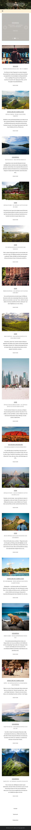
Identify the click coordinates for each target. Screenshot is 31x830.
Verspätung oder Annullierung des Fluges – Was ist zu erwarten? (15, 69)
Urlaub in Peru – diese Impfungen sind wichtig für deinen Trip (15, 781)
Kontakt (15, 808)
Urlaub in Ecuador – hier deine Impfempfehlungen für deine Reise (15, 636)
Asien (15, 202)
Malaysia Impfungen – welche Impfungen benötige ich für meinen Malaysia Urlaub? (15, 337)
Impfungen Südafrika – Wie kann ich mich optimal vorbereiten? (15, 115)
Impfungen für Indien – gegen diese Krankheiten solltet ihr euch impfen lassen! (15, 494)
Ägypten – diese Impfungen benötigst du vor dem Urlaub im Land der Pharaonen (15, 684)
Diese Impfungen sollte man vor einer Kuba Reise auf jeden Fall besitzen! (15, 25)
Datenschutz (15, 820)
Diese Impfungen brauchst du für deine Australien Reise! (15, 447)
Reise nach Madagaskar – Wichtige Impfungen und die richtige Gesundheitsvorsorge (15, 582)
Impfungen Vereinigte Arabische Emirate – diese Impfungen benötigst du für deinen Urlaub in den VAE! (15, 405)
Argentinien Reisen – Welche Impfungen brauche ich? (15, 159)
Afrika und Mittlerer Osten (15, 111)
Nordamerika (16, 22)
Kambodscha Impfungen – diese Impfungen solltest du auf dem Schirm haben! (15, 292)
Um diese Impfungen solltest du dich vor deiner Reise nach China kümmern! (15, 536)
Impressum (15, 814)
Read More (15, 85)
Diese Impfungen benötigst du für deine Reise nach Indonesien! (15, 248)
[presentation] (5, 27)
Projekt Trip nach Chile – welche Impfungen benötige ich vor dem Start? (15, 727)
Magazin (15, 66)
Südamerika (15, 157)
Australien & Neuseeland (15, 444)
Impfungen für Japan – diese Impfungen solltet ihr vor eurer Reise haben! (15, 206)
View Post (15, 30)
